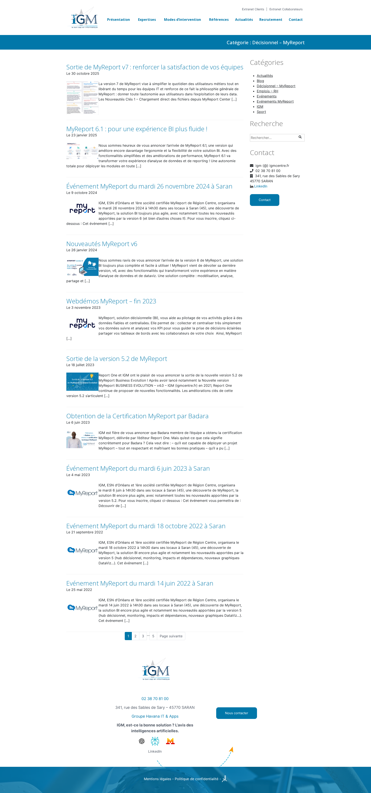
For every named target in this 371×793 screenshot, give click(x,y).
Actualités (244, 19)
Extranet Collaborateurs (286, 9)
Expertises (147, 19)
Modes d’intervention (182, 19)
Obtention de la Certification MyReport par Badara (137, 416)
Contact (296, 19)
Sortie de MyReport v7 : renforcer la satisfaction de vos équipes (154, 67)
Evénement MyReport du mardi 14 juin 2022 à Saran (139, 583)
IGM (260, 106)
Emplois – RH (267, 91)
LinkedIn (260, 186)
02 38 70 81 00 (155, 698)
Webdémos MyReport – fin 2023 (111, 301)
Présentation (118, 19)
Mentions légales (157, 779)
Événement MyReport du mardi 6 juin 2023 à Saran (138, 468)
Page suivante (171, 636)
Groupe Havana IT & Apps (155, 716)
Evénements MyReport (275, 101)
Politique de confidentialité (196, 779)
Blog (260, 81)
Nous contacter (236, 713)
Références (219, 19)
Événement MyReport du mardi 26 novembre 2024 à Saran (149, 186)
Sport (261, 112)
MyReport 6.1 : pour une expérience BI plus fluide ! (136, 129)
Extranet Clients (253, 9)
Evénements (267, 96)
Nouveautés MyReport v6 (101, 243)
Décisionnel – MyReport (276, 86)
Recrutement (270, 19)
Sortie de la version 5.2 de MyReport (116, 358)
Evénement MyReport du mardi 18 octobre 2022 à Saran (146, 526)
